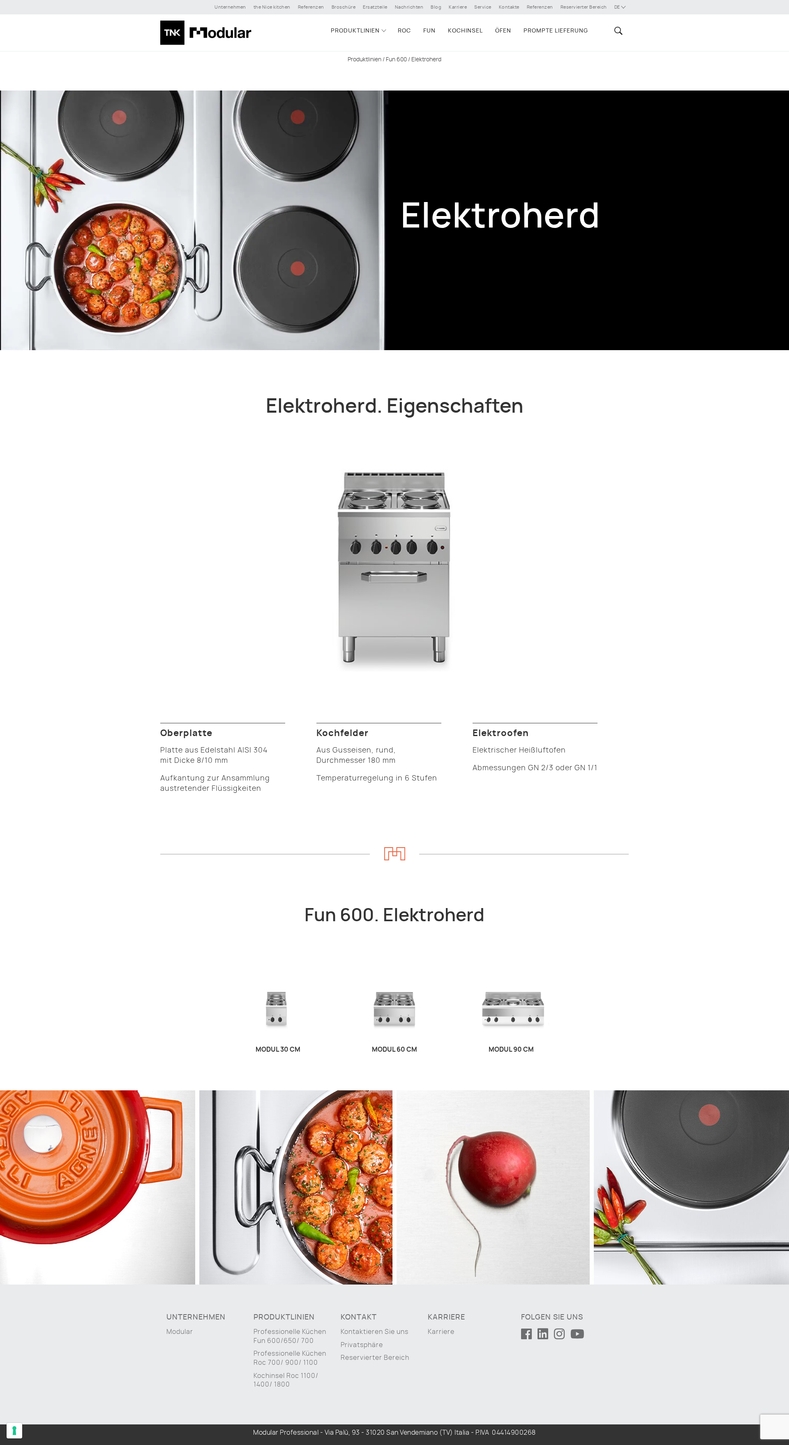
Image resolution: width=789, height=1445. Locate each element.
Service (482, 7)
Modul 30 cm (278, 1049)
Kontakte (509, 7)
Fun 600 (396, 60)
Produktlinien (355, 31)
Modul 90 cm (511, 1049)
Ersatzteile (375, 7)
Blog (436, 7)
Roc (404, 31)
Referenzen (311, 7)
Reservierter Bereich (584, 7)
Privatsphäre (362, 1345)
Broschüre (344, 7)
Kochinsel (465, 31)
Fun (429, 31)
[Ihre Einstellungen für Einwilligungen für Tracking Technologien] (14, 1430)
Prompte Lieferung (556, 31)
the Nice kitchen (272, 7)
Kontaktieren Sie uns (374, 1332)
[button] (617, 31)
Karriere (458, 7)
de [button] (617, 7)
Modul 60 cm (394, 1049)
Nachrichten (409, 7)
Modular (179, 1332)
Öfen (503, 31)
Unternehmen (230, 7)
